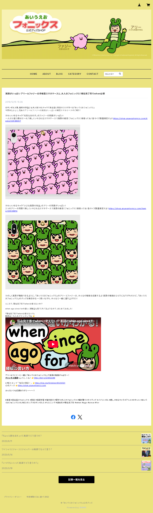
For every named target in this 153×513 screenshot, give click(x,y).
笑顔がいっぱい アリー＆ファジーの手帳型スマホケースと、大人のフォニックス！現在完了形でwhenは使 (55, 93)
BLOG (59, 74)
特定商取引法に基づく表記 (38, 497)
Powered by (73, 507)
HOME (33, 74)
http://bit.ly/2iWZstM (44, 378)
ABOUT (46, 74)
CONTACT (92, 74)
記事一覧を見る (76, 479)
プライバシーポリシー (13, 497)
